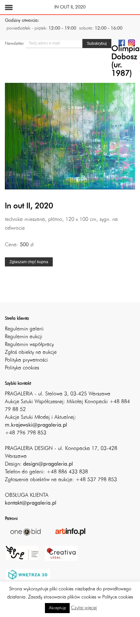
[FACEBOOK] (122, 42)
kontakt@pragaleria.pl (30, 503)
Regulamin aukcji (23, 337)
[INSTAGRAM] (131, 42)
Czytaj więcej (84, 608)
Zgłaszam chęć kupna (28, 262)
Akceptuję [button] (57, 608)
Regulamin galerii (24, 329)
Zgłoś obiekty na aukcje (31, 352)
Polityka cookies (22, 368)
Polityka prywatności (26, 360)
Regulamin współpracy (29, 344)
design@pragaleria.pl (48, 464)
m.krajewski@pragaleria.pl (36, 425)
